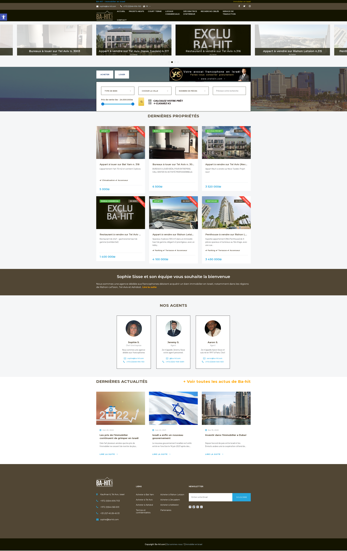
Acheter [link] (104, 74)
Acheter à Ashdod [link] (144, 505)
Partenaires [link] (165, 510)
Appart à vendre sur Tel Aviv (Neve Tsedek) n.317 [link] (234, 164)
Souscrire (241, 497)
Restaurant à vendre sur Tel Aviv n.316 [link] (122, 234)
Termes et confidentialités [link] (143, 511)
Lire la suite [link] (149, 287)
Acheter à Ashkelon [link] (169, 505)
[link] (3, 17)
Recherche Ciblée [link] (210, 11)
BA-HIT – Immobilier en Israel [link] (110, 1)
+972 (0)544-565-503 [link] (214, 362)
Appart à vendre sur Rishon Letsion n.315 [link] (176, 234)
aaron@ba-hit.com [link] (214, 358)
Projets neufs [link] (136, 11)
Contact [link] (122, 20)
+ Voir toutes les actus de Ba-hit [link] (217, 381)
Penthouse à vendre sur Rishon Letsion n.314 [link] (232, 234)
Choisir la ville (150, 91)
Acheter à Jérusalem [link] (170, 500)
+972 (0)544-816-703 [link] (135, 362)
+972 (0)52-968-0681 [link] (175, 362)
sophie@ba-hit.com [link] (107, 6)
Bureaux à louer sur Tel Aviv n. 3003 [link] (173, 164)
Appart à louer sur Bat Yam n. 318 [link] (119, 164)
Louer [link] (122, 74)
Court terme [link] (155, 11)
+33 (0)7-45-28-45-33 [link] (110, 513)
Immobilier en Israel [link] (194, 544)
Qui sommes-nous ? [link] (175, 544)
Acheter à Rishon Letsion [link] (172, 494)
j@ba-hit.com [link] (175, 358)
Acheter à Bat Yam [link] (145, 494)
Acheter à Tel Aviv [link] (144, 500)
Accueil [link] (121, 11)
